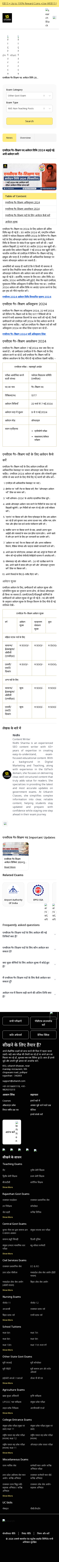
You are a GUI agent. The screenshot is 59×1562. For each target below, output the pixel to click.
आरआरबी (6, 1308)
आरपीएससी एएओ (37, 1408)
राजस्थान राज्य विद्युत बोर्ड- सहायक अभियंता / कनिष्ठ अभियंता (13, 1487)
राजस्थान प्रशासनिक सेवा (39, 1199)
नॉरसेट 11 (7, 1302)
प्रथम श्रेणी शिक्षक (37, 1176)
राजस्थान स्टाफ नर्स (37, 1308)
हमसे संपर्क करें (36, 1114)
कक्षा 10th (7, 1344)
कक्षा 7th (34, 1332)
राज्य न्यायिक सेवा (9, 1465)
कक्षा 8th (6, 1338)
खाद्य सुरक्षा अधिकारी (11, 1395)
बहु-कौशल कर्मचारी (37, 1245)
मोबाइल (5, 1508)
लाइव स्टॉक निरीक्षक (11, 1408)
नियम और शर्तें (43, 1533)
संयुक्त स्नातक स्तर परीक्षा (40, 1229)
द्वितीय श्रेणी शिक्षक (10, 1176)
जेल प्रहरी (6, 1212)
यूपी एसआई (7, 1362)
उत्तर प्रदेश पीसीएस (10, 1272)
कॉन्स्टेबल (34, 1206)
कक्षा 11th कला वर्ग (38, 1344)
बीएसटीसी (6, 1182)
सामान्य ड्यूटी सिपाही (10, 1239)
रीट (4, 1170)
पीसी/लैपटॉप (35, 1508)
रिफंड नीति (26, 1533)
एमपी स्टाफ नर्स (36, 1315)
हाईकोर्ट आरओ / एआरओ (12, 1378)
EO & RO (34, 1266)
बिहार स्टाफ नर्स (9, 1315)
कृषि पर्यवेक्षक (35, 1395)
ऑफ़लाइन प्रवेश (9, 1105)
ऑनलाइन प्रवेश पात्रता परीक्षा (41, 1444)
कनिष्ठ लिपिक (35, 1212)
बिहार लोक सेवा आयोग (39, 1281)
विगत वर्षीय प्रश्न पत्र (11, 1109)
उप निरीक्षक (7, 1206)
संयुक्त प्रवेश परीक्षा (37, 1401)
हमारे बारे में (35, 1100)
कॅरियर (33, 1109)
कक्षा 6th (6, 1332)
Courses (7, 1100)
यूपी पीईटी (7, 1368)
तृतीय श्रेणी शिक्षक (37, 1170)
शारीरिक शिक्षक (36, 1182)
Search (29, 121)
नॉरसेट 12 (34, 1302)
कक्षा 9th (34, 1338)
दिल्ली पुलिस (35, 1239)
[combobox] (8, 96)
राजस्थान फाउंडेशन (10, 1199)
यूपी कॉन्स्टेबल (35, 1362)
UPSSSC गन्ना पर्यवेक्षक (12, 1401)
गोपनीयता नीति (9, 1533)
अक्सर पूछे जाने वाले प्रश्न (40, 1105)
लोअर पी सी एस (36, 1378)
